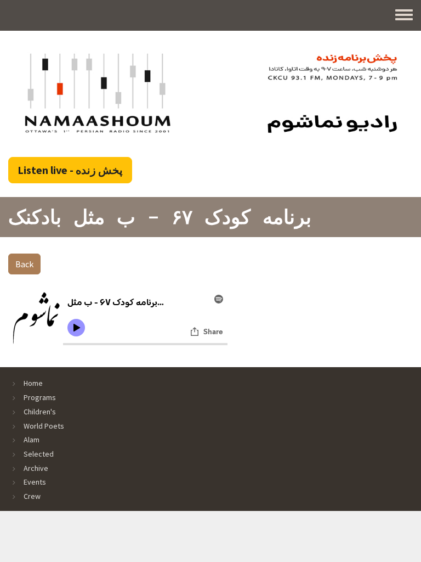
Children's (40, 412)
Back (24, 263)
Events (35, 482)
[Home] (210, 92)
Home (33, 383)
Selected (39, 454)
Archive (36, 468)
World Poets (44, 426)
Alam (31, 440)
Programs (40, 397)
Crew (32, 496)
